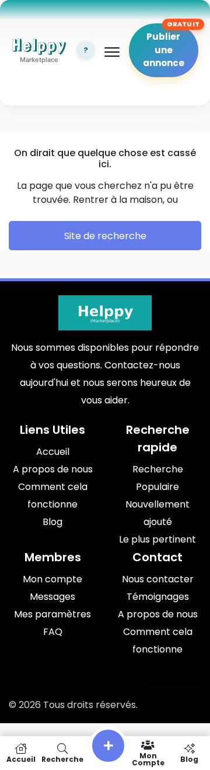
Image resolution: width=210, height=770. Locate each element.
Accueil (52, 451)
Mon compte (52, 579)
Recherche (157, 469)
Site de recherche (105, 236)
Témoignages (158, 596)
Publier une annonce (163, 49)
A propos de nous (53, 469)
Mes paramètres (52, 614)
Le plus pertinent (157, 539)
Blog (52, 522)
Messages (52, 596)
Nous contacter (158, 579)
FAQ (52, 631)
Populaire (157, 486)
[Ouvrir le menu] (112, 52)
